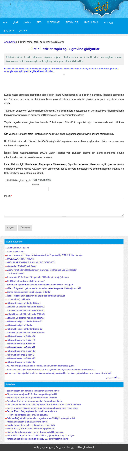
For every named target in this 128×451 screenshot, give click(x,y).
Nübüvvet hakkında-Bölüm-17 (21, 362)
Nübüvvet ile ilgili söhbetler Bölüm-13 (24, 329)
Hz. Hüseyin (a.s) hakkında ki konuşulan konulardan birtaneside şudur (40, 365)
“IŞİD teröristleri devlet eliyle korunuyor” (26, 281)
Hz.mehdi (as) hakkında (18, 299)
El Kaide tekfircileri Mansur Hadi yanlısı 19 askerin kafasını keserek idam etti (44, 404)
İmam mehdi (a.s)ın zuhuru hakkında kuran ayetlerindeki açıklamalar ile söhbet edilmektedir (51, 369)
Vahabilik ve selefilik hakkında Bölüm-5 (25, 332)
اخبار (15, 22)
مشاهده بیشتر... (114, 377)
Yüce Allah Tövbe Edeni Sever (21, 266)
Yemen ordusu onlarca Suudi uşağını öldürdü (28, 292)
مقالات (27, 22)
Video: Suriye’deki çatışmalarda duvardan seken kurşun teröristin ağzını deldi (44, 288)
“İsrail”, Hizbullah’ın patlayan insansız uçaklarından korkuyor (36, 296)
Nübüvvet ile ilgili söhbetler (19, 325)
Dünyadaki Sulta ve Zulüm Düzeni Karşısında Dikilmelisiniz (35, 432)
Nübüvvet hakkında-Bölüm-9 (20, 355)
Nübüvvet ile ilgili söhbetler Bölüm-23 (24, 321)
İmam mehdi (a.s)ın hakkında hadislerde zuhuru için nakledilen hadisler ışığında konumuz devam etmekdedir (59, 373)
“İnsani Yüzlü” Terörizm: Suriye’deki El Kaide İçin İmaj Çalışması (38, 277)
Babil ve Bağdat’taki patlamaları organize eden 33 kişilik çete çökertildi (41, 418)
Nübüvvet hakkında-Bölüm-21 (21, 340)
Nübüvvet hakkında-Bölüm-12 (21, 347)
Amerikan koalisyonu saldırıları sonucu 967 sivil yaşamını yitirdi (37, 439)
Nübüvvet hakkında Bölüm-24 (21, 336)
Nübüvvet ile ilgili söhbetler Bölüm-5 (24, 303)
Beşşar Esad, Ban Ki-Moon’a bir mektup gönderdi (30, 428)
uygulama (91, 22)
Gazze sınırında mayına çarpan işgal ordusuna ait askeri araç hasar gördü (42, 408)
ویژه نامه (108, 22)
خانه (5, 22)
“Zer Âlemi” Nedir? (15, 273)
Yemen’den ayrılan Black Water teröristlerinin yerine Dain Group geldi (40, 284)
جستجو (23, 30)
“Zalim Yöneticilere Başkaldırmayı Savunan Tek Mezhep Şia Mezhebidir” (42, 270)
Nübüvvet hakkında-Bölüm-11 (21, 343)
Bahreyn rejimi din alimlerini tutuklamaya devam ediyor (33, 391)
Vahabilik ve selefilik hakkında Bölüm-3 (25, 314)
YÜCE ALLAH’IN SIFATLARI (20, 259)
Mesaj (8, 195)
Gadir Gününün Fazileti (18, 247)
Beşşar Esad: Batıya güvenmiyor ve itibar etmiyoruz (32, 411)
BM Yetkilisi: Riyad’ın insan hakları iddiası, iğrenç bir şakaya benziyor (40, 435)
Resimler (72, 22)
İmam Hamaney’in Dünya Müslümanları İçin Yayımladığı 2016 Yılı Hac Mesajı (44, 255)
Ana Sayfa (10, 41)
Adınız (35, 184)
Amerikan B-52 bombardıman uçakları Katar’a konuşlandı (34, 401)
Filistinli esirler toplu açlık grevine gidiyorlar (27, 415)
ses (39, 22)
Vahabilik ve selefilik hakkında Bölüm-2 (25, 306)
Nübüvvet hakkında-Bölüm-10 (21, 351)
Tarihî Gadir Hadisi (15, 251)
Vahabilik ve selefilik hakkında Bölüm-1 (25, 310)
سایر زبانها (8, 30)
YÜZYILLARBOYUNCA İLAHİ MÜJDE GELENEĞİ (31, 262)
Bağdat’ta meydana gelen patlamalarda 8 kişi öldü (31, 425)
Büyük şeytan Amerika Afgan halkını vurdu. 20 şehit (32, 397)
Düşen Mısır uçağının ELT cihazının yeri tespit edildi (32, 394)
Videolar (53, 22)
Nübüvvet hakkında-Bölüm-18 (21, 358)
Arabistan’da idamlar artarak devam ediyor (27, 422)
